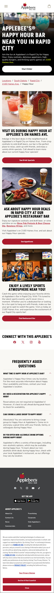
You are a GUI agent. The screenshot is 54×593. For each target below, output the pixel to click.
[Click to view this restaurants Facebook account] (14, 342)
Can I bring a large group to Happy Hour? (22, 414)
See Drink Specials (27, 160)
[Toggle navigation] (6, 6)
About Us (8, 513)
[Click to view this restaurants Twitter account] (23, 342)
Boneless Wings (15, 226)
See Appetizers (27, 241)
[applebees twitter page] (21, 488)
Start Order (27, 69)
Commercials (10, 526)
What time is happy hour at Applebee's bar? (23, 373)
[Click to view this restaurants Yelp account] (39, 342)
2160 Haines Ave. (10, 84)
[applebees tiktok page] (39, 488)
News (7, 522)
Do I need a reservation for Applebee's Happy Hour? (24, 395)
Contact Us (9, 518)
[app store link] (20, 501)
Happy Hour (28, 84)
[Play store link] (33, 500)
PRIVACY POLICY (20, 565)
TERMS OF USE (18, 545)
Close (27, 588)
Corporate (32, 518)
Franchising (32, 513)
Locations (6, 80)
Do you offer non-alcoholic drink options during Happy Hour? (23, 436)
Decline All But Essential (27, 580)
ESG (29, 526)
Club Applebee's (34, 522)
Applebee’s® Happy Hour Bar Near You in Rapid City (26, 38)
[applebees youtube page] (33, 488)
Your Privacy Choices (27, 573)
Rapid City (35, 80)
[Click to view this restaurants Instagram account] (31, 342)
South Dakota (20, 80)
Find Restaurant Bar (27, 318)
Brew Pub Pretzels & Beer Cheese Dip (26, 224)
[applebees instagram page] (27, 488)
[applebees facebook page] (15, 488)
